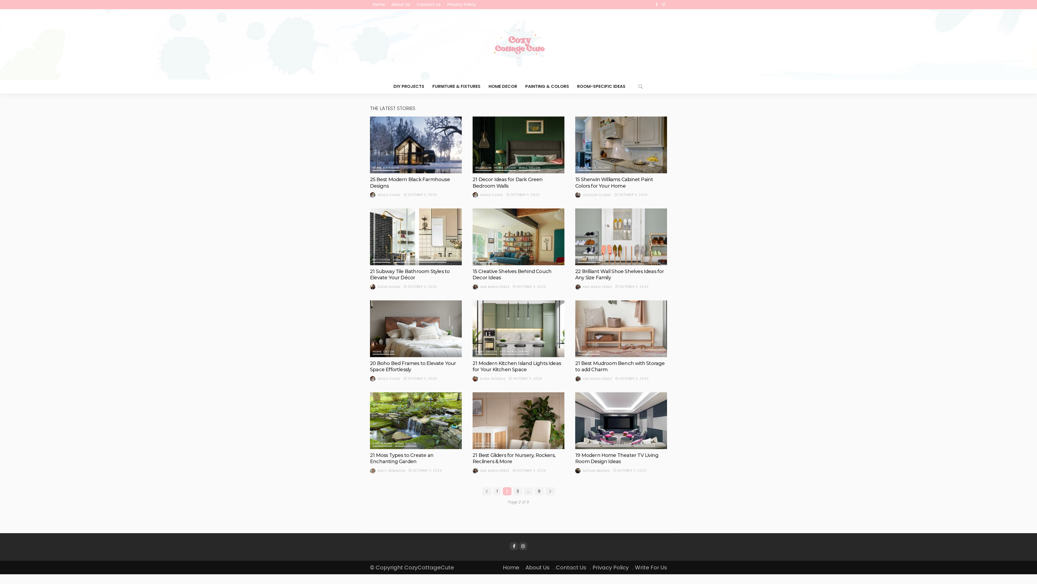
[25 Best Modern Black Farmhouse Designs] (416, 145)
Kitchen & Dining (515, 351)
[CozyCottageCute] (518, 44)
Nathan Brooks (596, 471)
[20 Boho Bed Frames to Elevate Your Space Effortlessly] (416, 328)
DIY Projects (408, 86)
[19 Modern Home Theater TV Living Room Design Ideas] (621, 420)
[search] (641, 86)
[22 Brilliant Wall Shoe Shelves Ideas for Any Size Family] (621, 236)
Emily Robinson (391, 471)
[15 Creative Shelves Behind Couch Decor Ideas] (518, 236)
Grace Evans (389, 195)
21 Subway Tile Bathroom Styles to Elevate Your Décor (410, 274)
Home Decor (503, 86)
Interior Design (432, 259)
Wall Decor (529, 168)
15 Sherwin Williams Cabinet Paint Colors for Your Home (614, 183)
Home (379, 4)
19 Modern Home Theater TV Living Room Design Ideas (616, 458)
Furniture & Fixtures (456, 86)
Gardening (382, 443)
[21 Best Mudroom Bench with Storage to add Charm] (621, 328)
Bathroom (381, 259)
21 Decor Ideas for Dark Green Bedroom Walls (508, 183)
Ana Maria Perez (495, 287)
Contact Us (429, 4)
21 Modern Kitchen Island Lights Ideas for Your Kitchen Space (517, 366)
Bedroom (483, 168)
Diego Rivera (389, 287)
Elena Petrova (493, 379)
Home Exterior (386, 168)
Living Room (644, 443)
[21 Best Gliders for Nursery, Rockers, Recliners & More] (518, 420)
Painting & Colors (547, 86)
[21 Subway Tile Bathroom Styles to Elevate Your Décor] (416, 236)
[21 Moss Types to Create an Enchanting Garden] (416, 420)
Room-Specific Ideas (601, 86)
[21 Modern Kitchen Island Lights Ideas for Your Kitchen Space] (518, 328)
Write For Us (651, 567)
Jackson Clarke (597, 195)
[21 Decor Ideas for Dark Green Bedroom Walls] (518, 145)
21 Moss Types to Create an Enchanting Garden (401, 458)
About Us (400, 4)
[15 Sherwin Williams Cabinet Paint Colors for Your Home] (621, 145)
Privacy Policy (461, 4)
